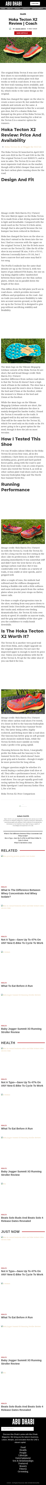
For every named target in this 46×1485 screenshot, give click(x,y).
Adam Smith (20, 29)
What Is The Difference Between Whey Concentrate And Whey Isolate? (23, 834)
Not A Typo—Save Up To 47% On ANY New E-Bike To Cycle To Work (23, 839)
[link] (23, 146)
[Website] (23, 828)
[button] (42, 3)
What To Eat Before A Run (23, 843)
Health (23, 14)
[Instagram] (23, 1477)
